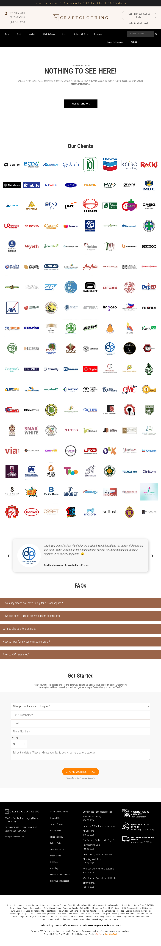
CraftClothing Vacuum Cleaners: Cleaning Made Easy (98, 857)
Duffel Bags (15, 911)
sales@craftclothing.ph (138, 23)
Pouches (95, 914)
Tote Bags (30, 916)
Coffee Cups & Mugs (52, 908)
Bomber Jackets (112, 905)
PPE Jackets (112, 914)
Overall (31, 914)
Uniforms (63, 916)
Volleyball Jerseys (120, 916)
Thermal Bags (18, 916)
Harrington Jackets (88, 911)
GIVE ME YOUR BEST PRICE (80, 771)
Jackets (129, 911)
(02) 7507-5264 (17, 22)
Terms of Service (56, 824)
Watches (145, 916)
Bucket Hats (126, 905)
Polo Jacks (61, 914)
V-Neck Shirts (91, 916)
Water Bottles (134, 916)
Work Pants (73, 919)
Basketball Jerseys (96, 905)
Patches (51, 914)
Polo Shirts (85, 914)
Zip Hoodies (85, 919)
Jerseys (137, 911)
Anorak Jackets (25, 905)
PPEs (103, 914)
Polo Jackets (73, 914)
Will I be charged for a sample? (19, 628)
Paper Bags (41, 914)
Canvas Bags (15, 908)
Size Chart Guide (57, 849)
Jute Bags (146, 911)
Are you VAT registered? (16, 654)
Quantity (14, 737)
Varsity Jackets (104, 916)
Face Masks (51, 911)
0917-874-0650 (17, 17)
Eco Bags (26, 911)
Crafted (99, 934)
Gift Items (74, 911)
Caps (25, 908)
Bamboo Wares (80, 905)
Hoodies (120, 911)
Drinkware (147, 908)
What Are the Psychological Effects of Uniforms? (99, 880)
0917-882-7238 (17, 13)
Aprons (36, 905)
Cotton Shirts (85, 908)
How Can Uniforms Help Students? (99, 868)
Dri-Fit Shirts (114, 908)
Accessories (11, 905)
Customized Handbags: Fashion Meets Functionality (97, 814)
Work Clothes (60, 919)
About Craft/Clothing (59, 812)
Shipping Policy (56, 837)
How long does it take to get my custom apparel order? (33, 615)
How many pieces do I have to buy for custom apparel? (33, 603)
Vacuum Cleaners (112, 919)
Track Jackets (41, 916)
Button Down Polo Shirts (144, 905)
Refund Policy (55, 843)
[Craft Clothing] (80, 17)
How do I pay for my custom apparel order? (26, 641)
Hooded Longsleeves (106, 911)
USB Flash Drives (76, 916)
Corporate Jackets (70, 908)
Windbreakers (47, 919)
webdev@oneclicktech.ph (80, 84)
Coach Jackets (36, 908)
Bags (70, 905)
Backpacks (46, 905)
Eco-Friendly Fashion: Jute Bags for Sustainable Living (99, 842)
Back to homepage (81, 104)
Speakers (140, 914)
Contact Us (55, 818)
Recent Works (55, 856)
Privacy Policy (55, 830)
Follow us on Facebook (59, 881)
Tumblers (53, 916)
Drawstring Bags (100, 908)
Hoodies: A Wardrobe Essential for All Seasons (99, 828)
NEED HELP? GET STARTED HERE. (139, 15)
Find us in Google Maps (60, 874)
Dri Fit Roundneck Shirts (131, 908)
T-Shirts (149, 914)
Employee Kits (38, 911)
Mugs (24, 914)
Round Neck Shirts (126, 914)
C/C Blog (54, 868)
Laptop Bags (14, 914)
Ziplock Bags (97, 919)
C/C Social (54, 862)
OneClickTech (111, 934)
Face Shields (63, 911)
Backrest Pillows (59, 905)
